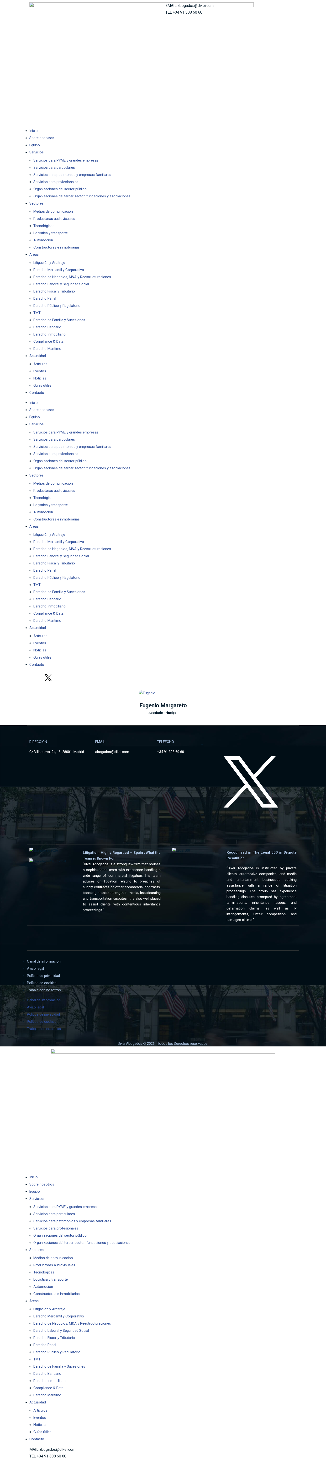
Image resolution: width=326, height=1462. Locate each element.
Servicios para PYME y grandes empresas (66, 160)
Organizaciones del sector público (60, 189)
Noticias (39, 378)
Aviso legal (35, 968)
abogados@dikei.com (196, 5)
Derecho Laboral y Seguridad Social (61, 284)
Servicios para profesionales (55, 182)
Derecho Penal (44, 298)
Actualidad (37, 356)
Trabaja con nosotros (44, 990)
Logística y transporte (50, 233)
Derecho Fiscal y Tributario (54, 291)
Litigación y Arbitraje (49, 262)
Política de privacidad (43, 976)
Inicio (33, 131)
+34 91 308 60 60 (187, 12)
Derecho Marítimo (47, 349)
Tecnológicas (43, 226)
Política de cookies (42, 983)
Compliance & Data (48, 341)
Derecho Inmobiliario (49, 334)
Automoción (43, 240)
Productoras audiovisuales (54, 219)
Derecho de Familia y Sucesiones (59, 320)
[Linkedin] (35, 678)
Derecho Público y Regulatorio (56, 305)
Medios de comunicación (53, 211)
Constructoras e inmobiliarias (56, 247)
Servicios (36, 152)
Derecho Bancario (47, 327)
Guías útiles (42, 385)
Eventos (39, 371)
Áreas (34, 254)
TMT (37, 313)
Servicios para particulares (54, 167)
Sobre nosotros (41, 138)
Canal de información (44, 961)
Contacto (36, 392)
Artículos (40, 364)
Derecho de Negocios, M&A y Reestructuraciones (72, 277)
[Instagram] (61, 678)
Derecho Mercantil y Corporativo (58, 270)
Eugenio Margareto (163, 705)
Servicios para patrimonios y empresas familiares (72, 175)
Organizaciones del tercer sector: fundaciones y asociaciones (82, 196)
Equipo (34, 145)
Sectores (36, 203)
